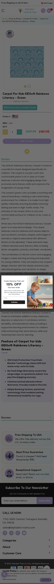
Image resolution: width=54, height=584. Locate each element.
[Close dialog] (51, 277)
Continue (14, 302)
